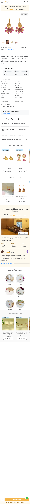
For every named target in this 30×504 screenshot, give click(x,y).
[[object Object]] (2, 499)
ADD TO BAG (8, 171)
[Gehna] (9, 2)
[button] (15, 124)
